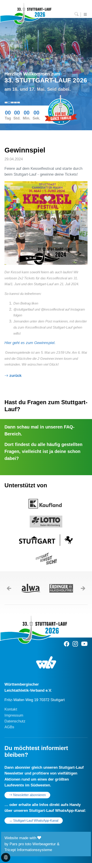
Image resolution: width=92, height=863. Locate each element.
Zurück (15, 375)
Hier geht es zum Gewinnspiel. (30, 343)
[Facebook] (66, 644)
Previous (7, 588)
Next (85, 588)
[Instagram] (75, 644)
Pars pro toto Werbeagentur (33, 844)
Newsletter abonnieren (29, 795)
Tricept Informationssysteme (28, 850)
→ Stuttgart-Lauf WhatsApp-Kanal (33, 820)
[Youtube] (84, 644)
